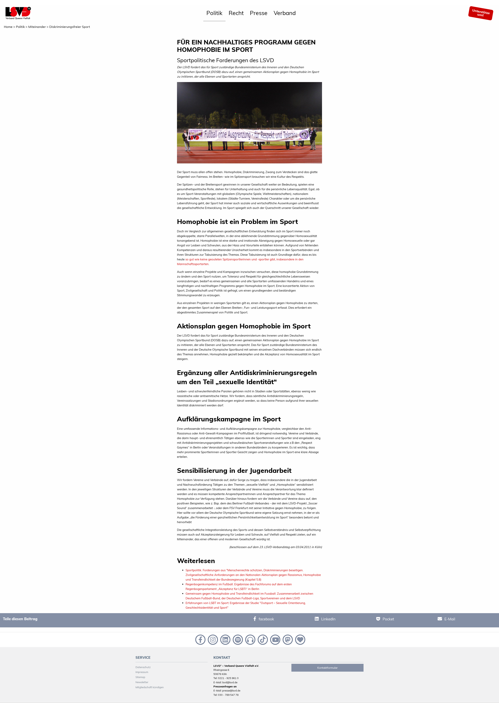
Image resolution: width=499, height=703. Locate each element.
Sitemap (140, 677)
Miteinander (37, 27)
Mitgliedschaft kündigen (149, 687)
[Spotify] (237, 639)
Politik (214, 12)
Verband (285, 12)
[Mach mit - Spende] (299, 639)
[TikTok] (262, 639)
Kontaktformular (327, 667)
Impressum (141, 672)
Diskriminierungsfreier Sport (69, 27)
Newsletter (141, 682)
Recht (236, 12)
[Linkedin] (225, 639)
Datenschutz (143, 667)
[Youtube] (275, 639)
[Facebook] (200, 639)
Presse (258, 12)
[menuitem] (214, 13)
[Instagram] (212, 639)
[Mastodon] (287, 639)
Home (8, 27)
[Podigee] (250, 639)
